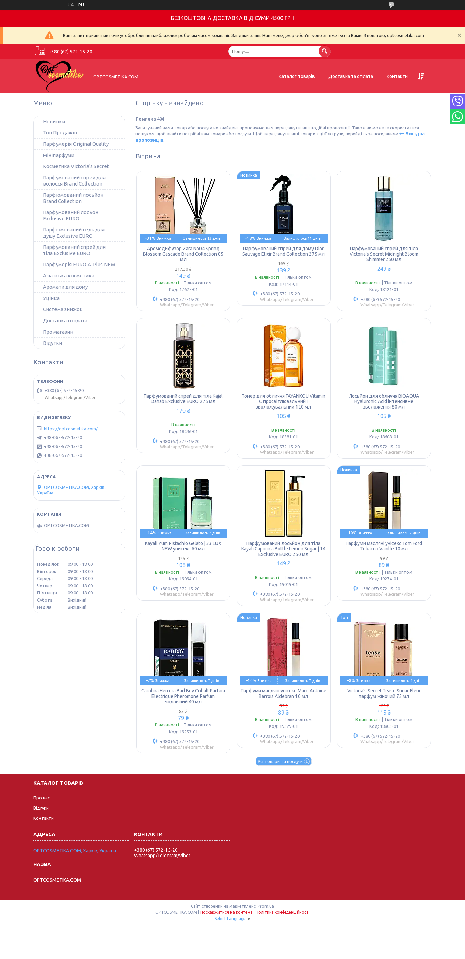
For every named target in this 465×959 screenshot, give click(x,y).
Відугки (52, 343)
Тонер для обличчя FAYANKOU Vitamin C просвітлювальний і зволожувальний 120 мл (283, 401)
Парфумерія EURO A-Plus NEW (79, 264)
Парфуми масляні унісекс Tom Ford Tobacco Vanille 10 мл (384, 546)
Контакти (397, 76)
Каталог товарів (297, 76)
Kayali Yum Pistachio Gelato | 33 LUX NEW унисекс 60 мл (183, 546)
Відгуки (41, 807)
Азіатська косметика (68, 275)
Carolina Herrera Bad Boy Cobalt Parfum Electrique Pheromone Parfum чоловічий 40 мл (183, 696)
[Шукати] (325, 51)
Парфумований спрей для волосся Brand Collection (74, 181)
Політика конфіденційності (283, 912)
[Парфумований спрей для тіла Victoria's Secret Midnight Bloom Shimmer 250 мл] (383, 208)
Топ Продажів (60, 132)
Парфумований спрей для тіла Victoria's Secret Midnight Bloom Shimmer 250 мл (384, 254)
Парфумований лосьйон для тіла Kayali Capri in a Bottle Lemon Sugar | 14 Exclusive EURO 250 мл (283, 549)
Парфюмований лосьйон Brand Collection (73, 198)
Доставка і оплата (65, 320)
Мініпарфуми (58, 155)
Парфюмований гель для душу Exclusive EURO (74, 233)
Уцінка (51, 298)
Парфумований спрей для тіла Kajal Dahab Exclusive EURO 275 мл (183, 398)
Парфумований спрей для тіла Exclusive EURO (74, 250)
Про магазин (58, 332)
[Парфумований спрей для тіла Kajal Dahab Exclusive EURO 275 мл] (183, 356)
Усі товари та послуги (280, 761)
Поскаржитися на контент (226, 912)
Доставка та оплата (350, 76)
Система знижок (63, 309)
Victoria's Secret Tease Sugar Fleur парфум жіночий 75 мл (384, 693)
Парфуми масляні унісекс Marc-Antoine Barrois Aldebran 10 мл (283, 693)
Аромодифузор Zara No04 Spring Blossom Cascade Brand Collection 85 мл (183, 254)
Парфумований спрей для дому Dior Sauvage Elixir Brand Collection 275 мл (283, 251)
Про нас (41, 797)
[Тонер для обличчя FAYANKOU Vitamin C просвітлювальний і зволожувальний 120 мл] (283, 356)
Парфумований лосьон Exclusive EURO (70, 215)
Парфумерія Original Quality (76, 144)
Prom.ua (266, 906)
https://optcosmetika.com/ (71, 428)
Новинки (54, 121)
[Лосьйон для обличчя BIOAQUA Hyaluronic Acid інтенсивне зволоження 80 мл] (383, 356)
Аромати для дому (65, 287)
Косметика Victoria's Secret (76, 166)
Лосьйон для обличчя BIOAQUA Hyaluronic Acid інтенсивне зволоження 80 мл (384, 401)
